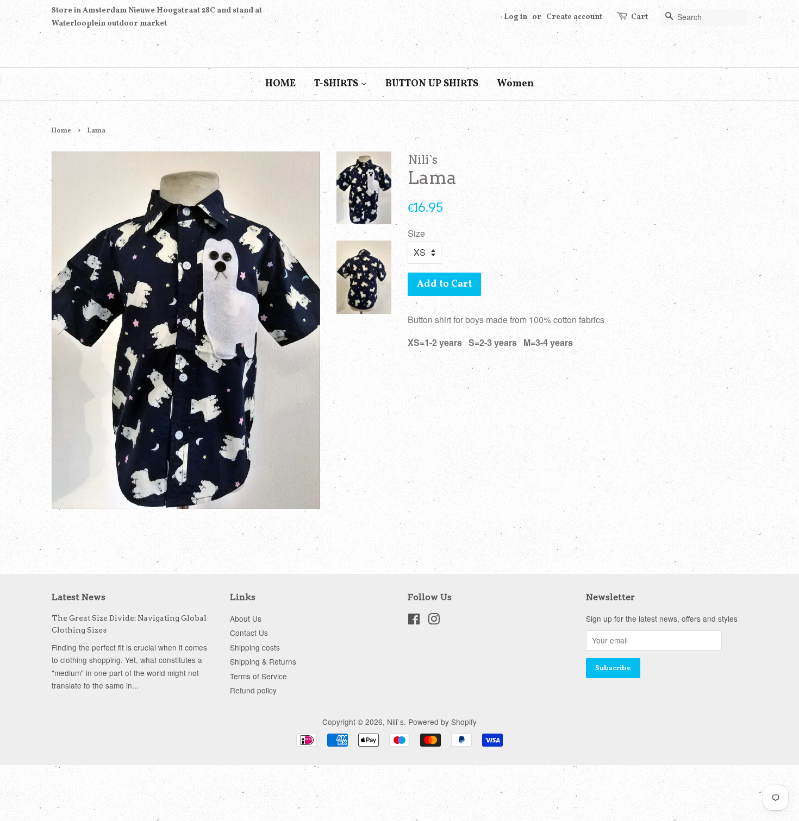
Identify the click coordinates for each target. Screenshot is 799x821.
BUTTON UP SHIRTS (431, 84)
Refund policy (253, 690)
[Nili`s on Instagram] (434, 620)
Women (515, 84)
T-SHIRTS (337, 84)
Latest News (78, 597)
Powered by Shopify (442, 721)
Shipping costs (255, 647)
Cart (639, 17)
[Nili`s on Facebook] (414, 620)
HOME (280, 84)
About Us (245, 618)
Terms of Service (258, 676)
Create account (574, 17)
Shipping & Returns (263, 661)
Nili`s (395, 721)
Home (61, 131)
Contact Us (249, 632)
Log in (515, 17)
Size (416, 233)
